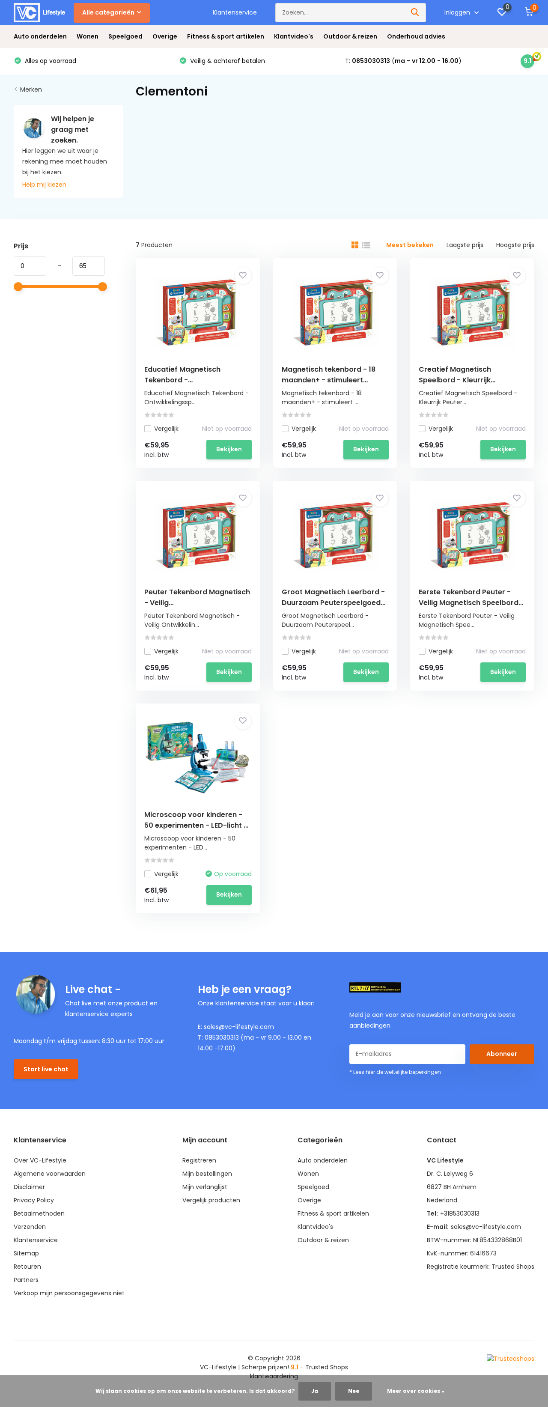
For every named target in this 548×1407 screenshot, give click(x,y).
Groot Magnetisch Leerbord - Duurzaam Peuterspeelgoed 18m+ (333, 602)
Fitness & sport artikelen (225, 36)
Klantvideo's (293, 36)
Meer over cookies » (415, 1391)
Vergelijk (166, 428)
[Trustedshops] (510, 1358)
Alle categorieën (108, 12)
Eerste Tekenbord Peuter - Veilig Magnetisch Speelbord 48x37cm (468, 602)
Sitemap (26, 1253)
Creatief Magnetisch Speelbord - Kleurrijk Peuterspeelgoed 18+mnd (463, 380)
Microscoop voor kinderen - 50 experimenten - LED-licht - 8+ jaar (195, 825)
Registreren (199, 1160)
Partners (26, 1280)
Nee (353, 1391)
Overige (164, 36)
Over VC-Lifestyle (40, 1160)
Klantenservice (235, 12)
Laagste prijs (465, 245)
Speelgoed (125, 36)
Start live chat (46, 1069)
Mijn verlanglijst (204, 1187)
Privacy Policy (34, 1200)
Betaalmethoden (39, 1213)
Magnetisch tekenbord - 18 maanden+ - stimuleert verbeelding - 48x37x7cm (328, 380)
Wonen (87, 36)
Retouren (27, 1266)
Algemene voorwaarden (50, 1173)
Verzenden (30, 1226)
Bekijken (229, 449)
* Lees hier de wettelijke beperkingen (395, 1072)
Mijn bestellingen (207, 1173)
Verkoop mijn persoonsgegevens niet (69, 1293)
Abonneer (501, 1053)
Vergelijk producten (211, 1200)
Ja (314, 1391)
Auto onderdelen (40, 36)
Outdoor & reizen (350, 36)
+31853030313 (460, 1213)
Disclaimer (29, 1187)
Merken (31, 89)
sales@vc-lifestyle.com (486, 1226)
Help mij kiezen (44, 184)
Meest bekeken (410, 245)
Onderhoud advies (416, 36)
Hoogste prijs (515, 245)
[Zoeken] (415, 12)
